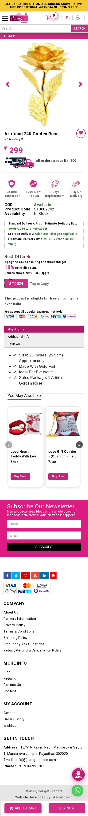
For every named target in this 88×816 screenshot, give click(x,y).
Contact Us (12, 685)
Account (10, 713)
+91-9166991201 (24, 766)
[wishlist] (81, 133)
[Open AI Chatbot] (78, 774)
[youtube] (35, 576)
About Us (11, 612)
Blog (7, 672)
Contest (10, 691)
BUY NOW (66, 808)
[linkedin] (44, 576)
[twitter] (16, 576)
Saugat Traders (50, 791)
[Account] (79, 18)
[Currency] (68, 18)
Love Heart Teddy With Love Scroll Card (24, 456)
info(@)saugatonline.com (30, 760)
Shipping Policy (16, 638)
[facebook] (7, 576)
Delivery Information (20, 619)
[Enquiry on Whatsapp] (77, 789)
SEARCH (79, 28)
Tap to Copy (39, 284)
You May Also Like (24, 395)
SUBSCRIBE (44, 547)
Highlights (16, 329)
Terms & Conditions (19, 631)
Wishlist (10, 725)
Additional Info (19, 336)
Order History (14, 719)
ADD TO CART (24, 808)
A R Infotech (63, 797)
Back (10, 36)
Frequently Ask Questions (24, 644)
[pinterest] (53, 576)
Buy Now (20, 476)
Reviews (14, 344)
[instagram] (25, 576)
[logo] (19, 17)
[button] (7, 83)
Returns (10, 678)
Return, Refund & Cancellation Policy (32, 650)
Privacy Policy (14, 625)
